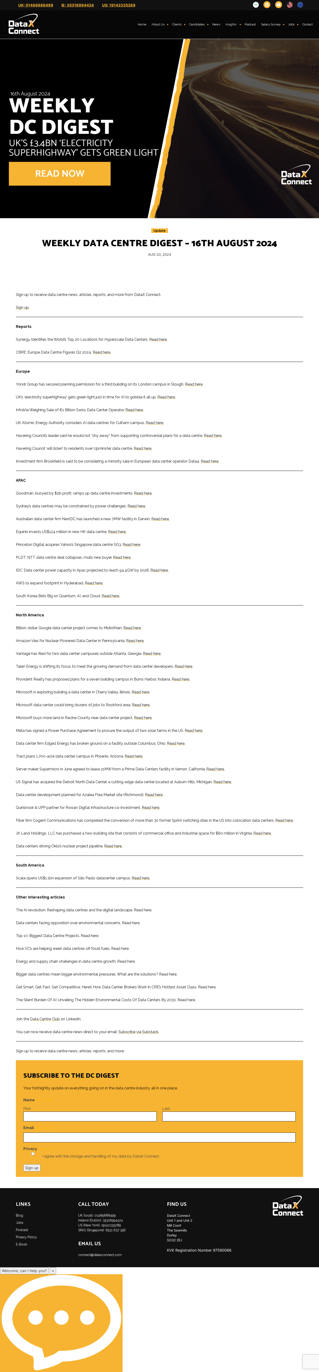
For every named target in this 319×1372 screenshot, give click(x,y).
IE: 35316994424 (77, 5)
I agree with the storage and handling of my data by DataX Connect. (101, 1156)
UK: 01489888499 (35, 5)
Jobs (291, 24)
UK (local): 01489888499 (97, 1215)
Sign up (32, 1167)
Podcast (250, 24)
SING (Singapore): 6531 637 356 (102, 1230)
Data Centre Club (45, 1019)
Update (160, 230)
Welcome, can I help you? (24, 1270)
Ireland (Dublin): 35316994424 (100, 1220)
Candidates (197, 24)
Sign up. (22, 307)
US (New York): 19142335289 (99, 1225)
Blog (19, 1215)
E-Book (21, 1244)
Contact (307, 24)
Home (142, 24)
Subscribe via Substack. (138, 1032)
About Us (158, 24)
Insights (231, 24)
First (27, 1108)
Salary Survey (270, 24)
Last (166, 1108)
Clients (176, 24)
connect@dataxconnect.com (100, 1255)
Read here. (158, 339)
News (216, 24)
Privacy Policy (26, 1237)
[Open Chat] (61, 1323)
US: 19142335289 (118, 5)
